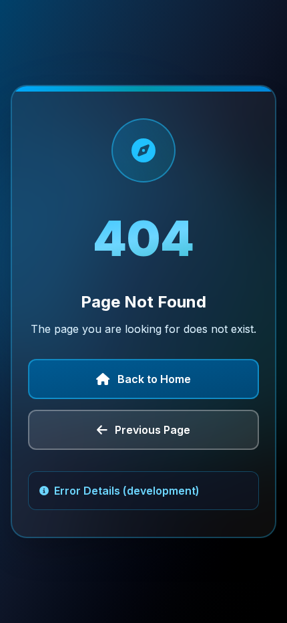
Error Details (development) (127, 490)
